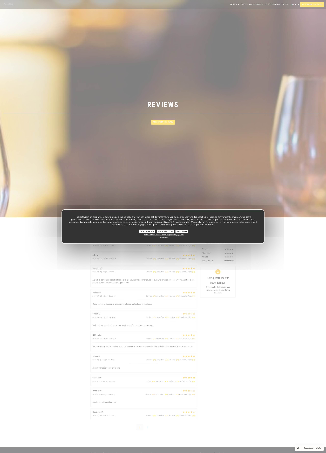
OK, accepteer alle (147, 231)
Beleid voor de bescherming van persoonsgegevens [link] (164, 235)
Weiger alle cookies (165, 231)
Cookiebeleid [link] (163, 237)
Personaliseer (182, 231)
